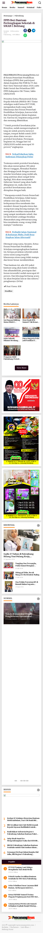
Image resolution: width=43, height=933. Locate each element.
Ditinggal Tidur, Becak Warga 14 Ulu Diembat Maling (27, 574)
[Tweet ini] (29, 30)
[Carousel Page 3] (21, 780)
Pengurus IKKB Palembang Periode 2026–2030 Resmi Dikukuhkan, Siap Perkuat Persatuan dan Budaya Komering (12, 358)
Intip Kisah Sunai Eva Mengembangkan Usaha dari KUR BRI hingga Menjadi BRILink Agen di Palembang (22, 840)
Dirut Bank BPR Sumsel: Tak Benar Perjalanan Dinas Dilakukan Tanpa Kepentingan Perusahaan (30, 321)
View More (21, 368)
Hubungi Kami (7, 929)
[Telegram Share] (33, 30)
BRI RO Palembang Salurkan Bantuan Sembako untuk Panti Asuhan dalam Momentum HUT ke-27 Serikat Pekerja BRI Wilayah (22, 846)
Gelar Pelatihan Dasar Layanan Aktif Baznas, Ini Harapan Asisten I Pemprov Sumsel (23, 887)
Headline (8, 291)
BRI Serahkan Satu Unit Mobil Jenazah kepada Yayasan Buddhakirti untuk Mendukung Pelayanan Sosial (22, 826)
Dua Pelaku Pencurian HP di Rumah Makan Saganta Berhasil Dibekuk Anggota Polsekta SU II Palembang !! (26, 583)
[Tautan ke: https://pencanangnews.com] (38, 525)
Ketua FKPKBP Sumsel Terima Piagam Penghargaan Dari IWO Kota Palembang (23, 896)
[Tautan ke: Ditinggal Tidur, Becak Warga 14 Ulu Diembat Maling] (9, 575)
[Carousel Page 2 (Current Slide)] (18, 780)
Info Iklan (25, 927)
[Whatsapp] (25, 35)
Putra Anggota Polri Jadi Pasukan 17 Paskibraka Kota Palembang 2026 (30, 340)
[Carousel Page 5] (27, 780)
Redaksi (5, 927)
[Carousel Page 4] (24, 780)
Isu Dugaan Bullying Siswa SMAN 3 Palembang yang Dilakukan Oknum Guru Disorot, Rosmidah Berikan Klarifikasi (12, 321)
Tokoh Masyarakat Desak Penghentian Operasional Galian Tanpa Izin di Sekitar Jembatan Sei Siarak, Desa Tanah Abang (19, 615)
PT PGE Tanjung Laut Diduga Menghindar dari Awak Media (20, 868)
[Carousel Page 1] (16, 780)
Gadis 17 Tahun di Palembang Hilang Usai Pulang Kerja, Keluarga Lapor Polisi (19, 555)
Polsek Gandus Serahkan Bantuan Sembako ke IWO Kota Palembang (22, 878)
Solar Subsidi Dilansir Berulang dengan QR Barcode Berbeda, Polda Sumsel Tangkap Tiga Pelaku (12, 340)
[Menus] (4, 3)
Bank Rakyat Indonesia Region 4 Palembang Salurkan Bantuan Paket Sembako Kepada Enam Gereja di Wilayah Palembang (22, 833)
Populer (11, 862)
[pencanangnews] (22, 3)
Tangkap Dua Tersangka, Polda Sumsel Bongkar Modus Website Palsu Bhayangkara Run (25, 564)
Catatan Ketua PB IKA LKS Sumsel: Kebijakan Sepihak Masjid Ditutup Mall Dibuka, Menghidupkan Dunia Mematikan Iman (22, 905)
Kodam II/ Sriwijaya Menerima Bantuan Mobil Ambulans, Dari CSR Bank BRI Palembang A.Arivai (23, 819)
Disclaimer (14, 927)
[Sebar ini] (25, 30)
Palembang (7, 34)
